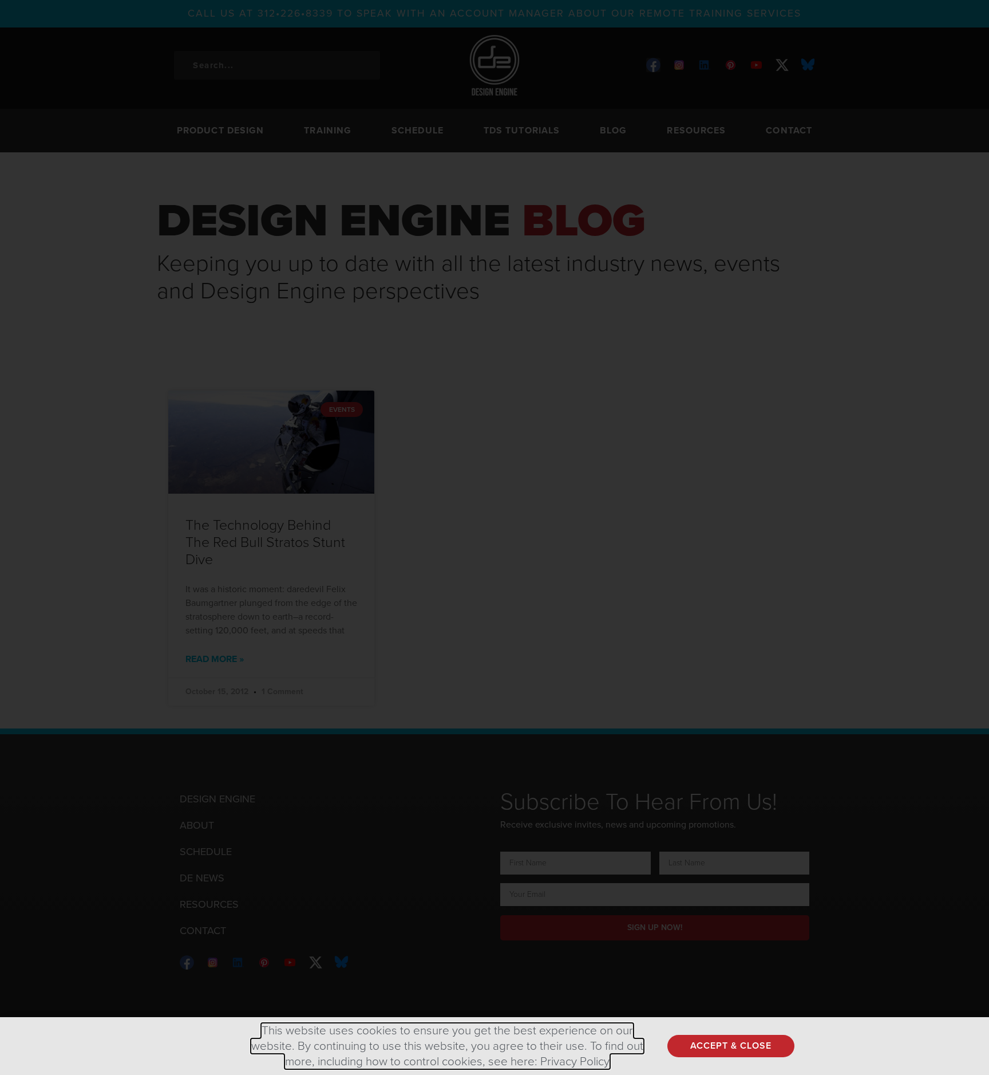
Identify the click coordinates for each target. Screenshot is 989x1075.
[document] (494, 537)
